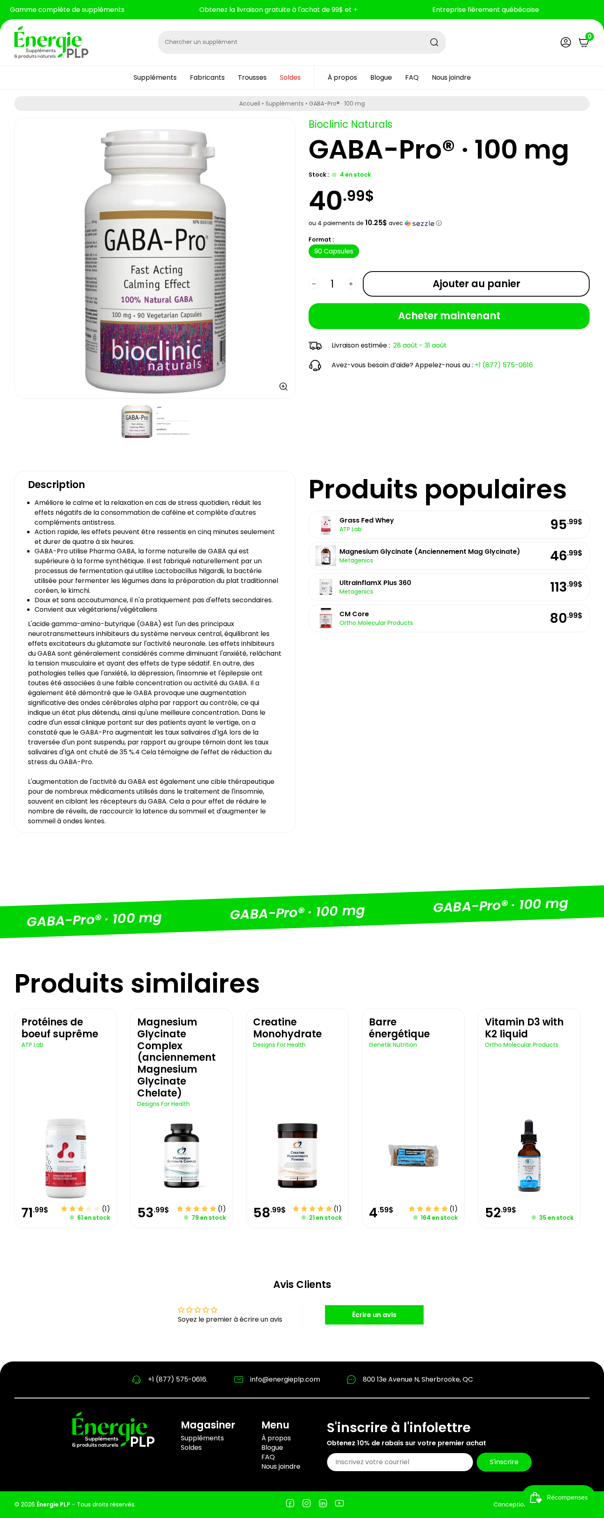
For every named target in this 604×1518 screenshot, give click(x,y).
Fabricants (207, 77)
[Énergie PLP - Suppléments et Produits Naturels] (51, 42)
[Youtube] (339, 1504)
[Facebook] (290, 1504)
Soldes (290, 77)
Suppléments (155, 77)
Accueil (249, 103)
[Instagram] (306, 1504)
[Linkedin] (323, 1504)
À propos (342, 77)
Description (56, 484)
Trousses (252, 77)
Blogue (381, 77)
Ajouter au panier (476, 283)
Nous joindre (451, 77)
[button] (449, 223)
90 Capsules (333, 251)
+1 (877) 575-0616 (504, 365)
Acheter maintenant (449, 315)
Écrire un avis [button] (374, 1315)
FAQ (412, 77)
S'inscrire (504, 1462)
